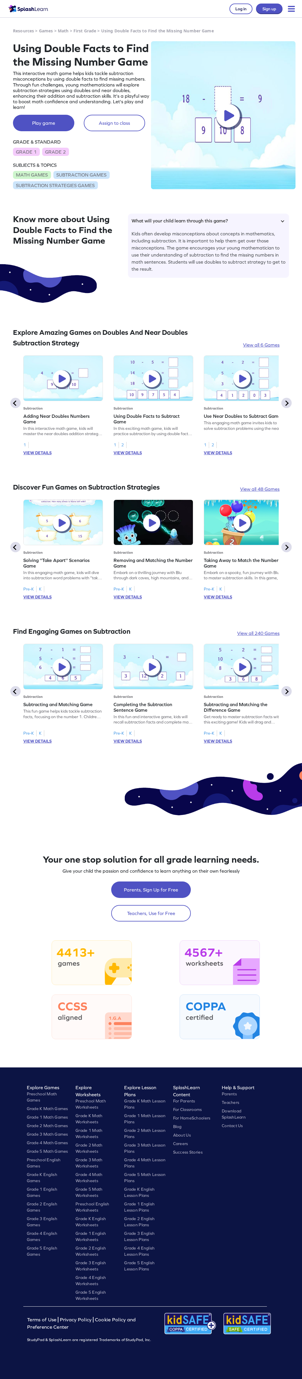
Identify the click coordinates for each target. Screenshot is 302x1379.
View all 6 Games (261, 344)
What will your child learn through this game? (180, 220)
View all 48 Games (260, 489)
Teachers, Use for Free (151, 913)
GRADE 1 (26, 151)
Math (63, 31)
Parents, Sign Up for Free (151, 889)
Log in (241, 8)
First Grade (84, 31)
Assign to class (114, 123)
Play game (43, 123)
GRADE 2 (55, 151)
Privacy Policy (76, 1320)
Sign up (269, 8)
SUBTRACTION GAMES (81, 174)
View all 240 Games (258, 633)
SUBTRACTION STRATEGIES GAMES (55, 185)
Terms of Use (42, 1320)
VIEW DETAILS (37, 452)
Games (46, 31)
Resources (23, 31)
